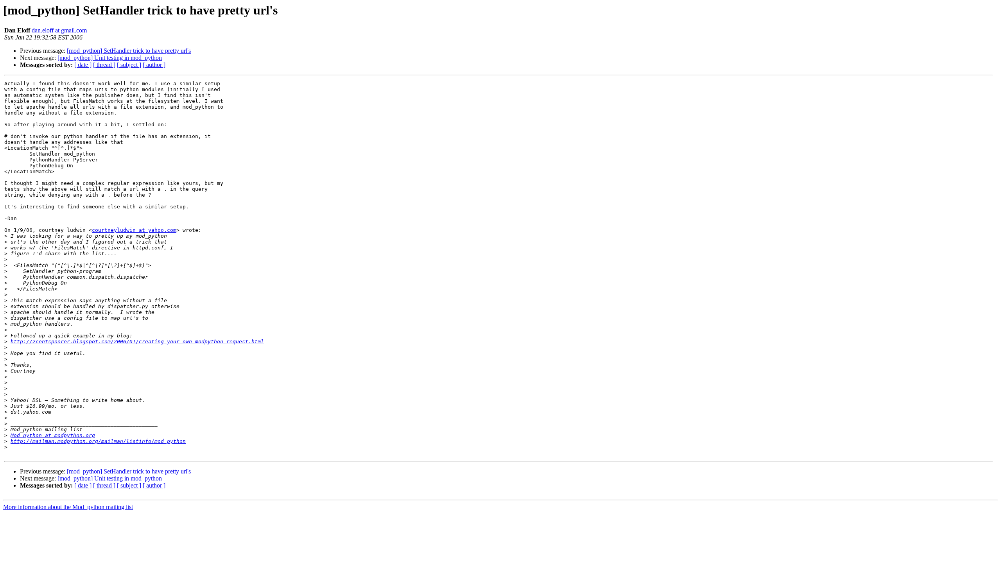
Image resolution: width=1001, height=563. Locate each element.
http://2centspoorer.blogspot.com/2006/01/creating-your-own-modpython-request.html (137, 341)
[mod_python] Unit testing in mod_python (109, 57)
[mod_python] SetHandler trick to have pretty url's (129, 50)
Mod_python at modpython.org (53, 435)
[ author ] (154, 64)
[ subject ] (129, 64)
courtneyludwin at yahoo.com (134, 230)
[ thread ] (104, 64)
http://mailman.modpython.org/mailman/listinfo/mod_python (98, 441)
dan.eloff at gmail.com (59, 30)
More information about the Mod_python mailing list (68, 507)
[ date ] (82, 64)
